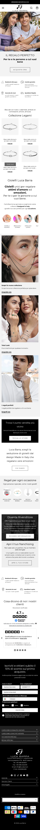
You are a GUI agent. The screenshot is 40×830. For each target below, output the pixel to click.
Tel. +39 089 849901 (20, 762)
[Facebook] (12, 775)
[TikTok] (18, 775)
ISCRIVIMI (20, 710)
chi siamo (20, 468)
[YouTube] (24, 775)
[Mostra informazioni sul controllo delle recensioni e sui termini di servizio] (36, 623)
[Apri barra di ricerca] (31, 8)
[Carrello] (37, 8)
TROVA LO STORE (20, 438)
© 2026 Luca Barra (20, 823)
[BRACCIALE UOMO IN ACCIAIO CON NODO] (30, 126)
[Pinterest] (21, 775)
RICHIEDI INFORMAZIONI (20, 536)
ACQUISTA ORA (20, 70)
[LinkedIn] (27, 775)
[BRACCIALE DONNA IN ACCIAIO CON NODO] (10, 126)
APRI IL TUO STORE (20, 563)
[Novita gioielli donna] (20, 259)
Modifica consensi (20, 794)
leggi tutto (23, 638)
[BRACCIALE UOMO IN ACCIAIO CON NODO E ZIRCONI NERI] (30, 153)
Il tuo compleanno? (26, 684)
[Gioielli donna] (20, 318)
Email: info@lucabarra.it (20, 767)
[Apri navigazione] (3, 8)
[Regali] (20, 378)
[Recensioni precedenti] (1, 638)
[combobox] (6, 699)
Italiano (19, 800)
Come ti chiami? (7, 684)
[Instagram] (15, 775)
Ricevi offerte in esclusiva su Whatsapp (15, 696)
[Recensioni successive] (38, 638)
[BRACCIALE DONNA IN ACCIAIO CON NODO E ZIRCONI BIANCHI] (10, 153)
